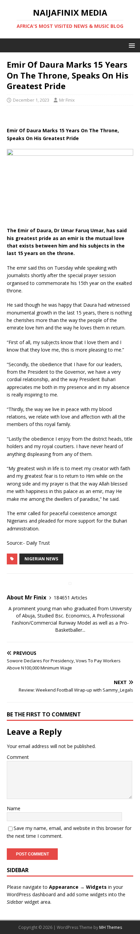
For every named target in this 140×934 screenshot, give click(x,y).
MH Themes (110, 927)
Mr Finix (67, 100)
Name (13, 808)
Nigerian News (41, 559)
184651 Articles (70, 597)
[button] (130, 45)
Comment (18, 757)
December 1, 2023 (31, 100)
